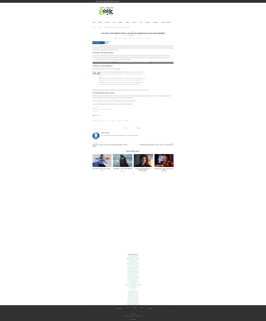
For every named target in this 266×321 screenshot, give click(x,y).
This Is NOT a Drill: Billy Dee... (102, 168)
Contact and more (166, 22)
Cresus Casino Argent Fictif (133, 292)
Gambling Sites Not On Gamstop (133, 263)
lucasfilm (119, 120)
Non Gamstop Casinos (133, 264)
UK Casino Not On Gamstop (133, 276)
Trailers (107, 22)
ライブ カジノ (133, 290)
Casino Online (133, 283)
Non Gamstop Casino (133, 256)
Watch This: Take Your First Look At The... (107, 1)
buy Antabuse (95, 111)
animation (95, 120)
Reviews (147, 22)
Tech (141, 22)
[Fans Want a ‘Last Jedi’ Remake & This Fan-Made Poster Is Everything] (122, 160)
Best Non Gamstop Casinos (133, 271)
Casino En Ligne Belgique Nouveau (133, 285)
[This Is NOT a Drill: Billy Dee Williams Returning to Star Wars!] (102, 160)
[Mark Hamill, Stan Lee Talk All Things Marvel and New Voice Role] (164, 160)
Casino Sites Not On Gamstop (133, 272)
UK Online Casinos (133, 260)
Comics (127, 22)
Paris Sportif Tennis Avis (133, 287)
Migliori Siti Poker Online (133, 300)
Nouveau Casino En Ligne (133, 302)
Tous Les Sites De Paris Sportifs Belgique (133, 284)
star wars (126, 120)
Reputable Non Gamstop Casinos (133, 267)
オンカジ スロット (133, 288)
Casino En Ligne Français (133, 296)
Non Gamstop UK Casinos (133, 266)
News (93, 22)
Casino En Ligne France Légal (133, 291)
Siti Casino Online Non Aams (133, 279)
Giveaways (155, 22)
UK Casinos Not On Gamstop (133, 255)
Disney (107, 120)
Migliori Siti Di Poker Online (133, 303)
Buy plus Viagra (95, 107)
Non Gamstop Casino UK (133, 275)
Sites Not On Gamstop (133, 262)
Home (93, 27)
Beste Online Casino (133, 274)
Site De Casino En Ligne (133, 293)
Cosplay (134, 22)
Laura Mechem (131, 35)
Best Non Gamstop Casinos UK (133, 258)
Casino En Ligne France (133, 273)
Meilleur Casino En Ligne (133, 294)
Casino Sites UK (133, 269)
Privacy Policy (133, 313)
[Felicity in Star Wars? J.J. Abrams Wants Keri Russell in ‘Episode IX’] (143, 160)
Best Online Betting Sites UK (133, 277)
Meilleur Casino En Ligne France (133, 301)
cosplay (102, 120)
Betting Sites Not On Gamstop (133, 259)
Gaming (120, 22)
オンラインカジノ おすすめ (133, 265)
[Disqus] (133, 194)
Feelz (114, 22)
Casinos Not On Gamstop (133, 268)
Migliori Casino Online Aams (133, 282)
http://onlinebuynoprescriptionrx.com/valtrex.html (102, 109)
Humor (100, 22)
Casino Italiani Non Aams (133, 295)
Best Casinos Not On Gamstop (133, 257)
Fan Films (113, 120)
